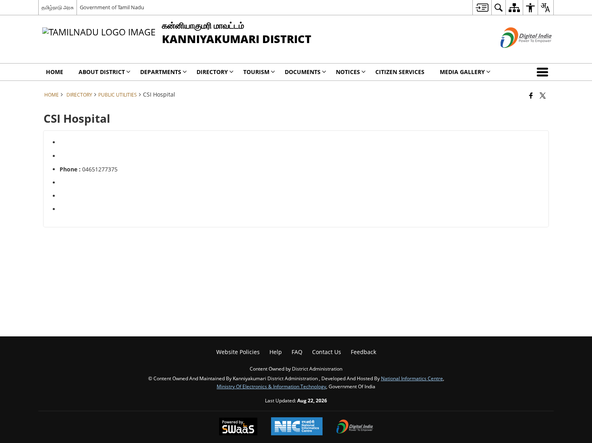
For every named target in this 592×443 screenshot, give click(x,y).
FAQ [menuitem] (297, 352)
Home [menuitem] (54, 72)
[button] (544, 72)
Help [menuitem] (275, 352)
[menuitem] (481, 7)
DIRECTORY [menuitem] (212, 72)
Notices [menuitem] (348, 72)
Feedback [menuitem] (363, 352)
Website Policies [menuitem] (238, 352)
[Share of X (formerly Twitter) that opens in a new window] (543, 95)
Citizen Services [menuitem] (399, 72)
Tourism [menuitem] (256, 72)
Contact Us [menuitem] (326, 352)
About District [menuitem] (102, 72)
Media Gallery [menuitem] (462, 72)
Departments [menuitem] (160, 72)
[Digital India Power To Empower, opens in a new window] (354, 427)
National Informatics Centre (412, 378)
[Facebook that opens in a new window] (531, 95)
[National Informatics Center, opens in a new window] (297, 427)
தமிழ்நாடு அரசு (57, 7)
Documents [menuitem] (303, 72)
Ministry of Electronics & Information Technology (271, 386)
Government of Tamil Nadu (112, 7)
